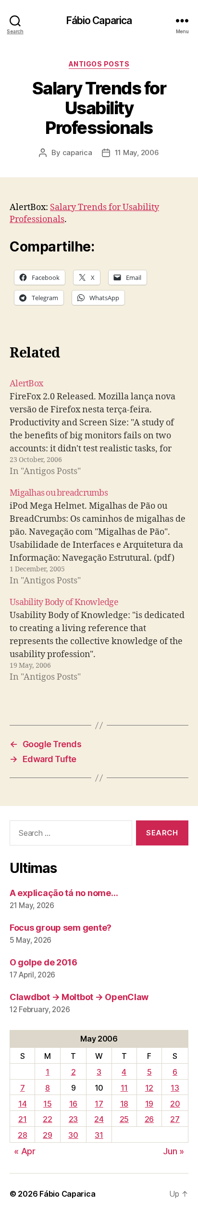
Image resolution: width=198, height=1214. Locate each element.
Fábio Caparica (99, 20)
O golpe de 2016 (43, 962)
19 (149, 1103)
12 (149, 1088)
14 (22, 1103)
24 (98, 1119)
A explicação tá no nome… (64, 893)
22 (47, 1119)
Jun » (173, 1151)
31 (99, 1135)
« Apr (25, 1151)
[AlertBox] (99, 427)
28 (22, 1135)
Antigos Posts (99, 64)
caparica (77, 152)
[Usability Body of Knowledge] (99, 640)
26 (149, 1119)
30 (73, 1135)
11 (124, 1088)
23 (73, 1119)
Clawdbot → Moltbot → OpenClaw (79, 997)
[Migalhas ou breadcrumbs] (99, 537)
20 (175, 1103)
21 (22, 1119)
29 (47, 1135)
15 (47, 1103)
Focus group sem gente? (60, 928)
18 (124, 1103)
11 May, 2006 (137, 152)
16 (73, 1103)
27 (174, 1119)
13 (175, 1088)
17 (99, 1103)
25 (124, 1119)
